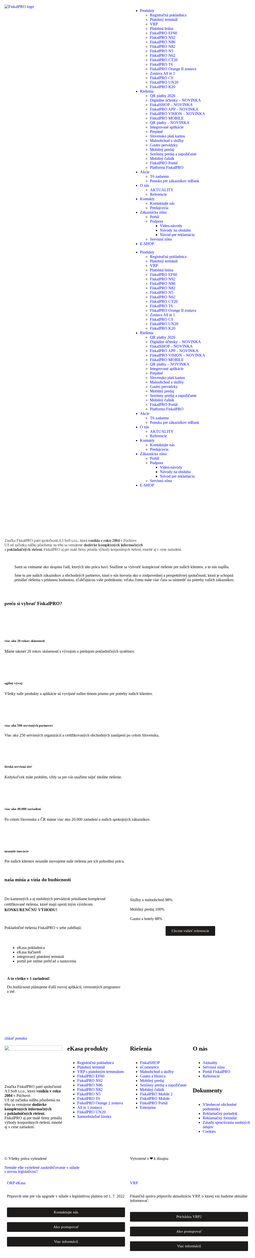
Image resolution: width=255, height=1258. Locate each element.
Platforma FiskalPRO (167, 167)
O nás (144, 185)
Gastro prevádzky (164, 145)
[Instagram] (24, 1144)
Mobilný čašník (162, 158)
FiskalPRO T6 (161, 64)
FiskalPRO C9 (161, 78)
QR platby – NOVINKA (170, 123)
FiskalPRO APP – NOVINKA (174, 109)
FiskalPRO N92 (162, 37)
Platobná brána (161, 28)
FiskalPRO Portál (164, 163)
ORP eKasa (16, 1183)
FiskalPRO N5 (161, 51)
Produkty (147, 10)
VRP (154, 24)
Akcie (144, 172)
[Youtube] (51, 1144)
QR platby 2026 (162, 96)
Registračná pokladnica (168, 15)
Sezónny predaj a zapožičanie (173, 154)
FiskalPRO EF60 (163, 33)
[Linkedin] (37, 1144)
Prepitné (156, 131)
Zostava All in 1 (162, 73)
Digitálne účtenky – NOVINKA (175, 100)
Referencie (158, 194)
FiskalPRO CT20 (164, 60)
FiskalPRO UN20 (164, 82)
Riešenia (146, 91)
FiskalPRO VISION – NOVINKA (177, 114)
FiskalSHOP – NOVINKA (171, 105)
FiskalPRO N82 (162, 46)
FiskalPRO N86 (162, 42)
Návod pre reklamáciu (177, 235)
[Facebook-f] (10, 1144)
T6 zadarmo (159, 176)
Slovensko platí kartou (167, 136)
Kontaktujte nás (162, 203)
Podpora (156, 221)
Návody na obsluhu (175, 230)
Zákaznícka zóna (153, 212)
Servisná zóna (161, 239)
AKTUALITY (162, 190)
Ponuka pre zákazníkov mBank (174, 181)
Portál (154, 217)
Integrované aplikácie (167, 127)
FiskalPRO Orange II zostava (173, 69)
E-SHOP (147, 244)
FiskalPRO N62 (162, 55)
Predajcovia (159, 208)
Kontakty (147, 199)
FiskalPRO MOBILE (167, 118)
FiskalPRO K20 (162, 87)
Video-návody (171, 226)
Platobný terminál (164, 19)
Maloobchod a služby (167, 140)
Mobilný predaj (162, 149)
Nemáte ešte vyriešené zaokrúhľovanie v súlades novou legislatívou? (41, 1169)
